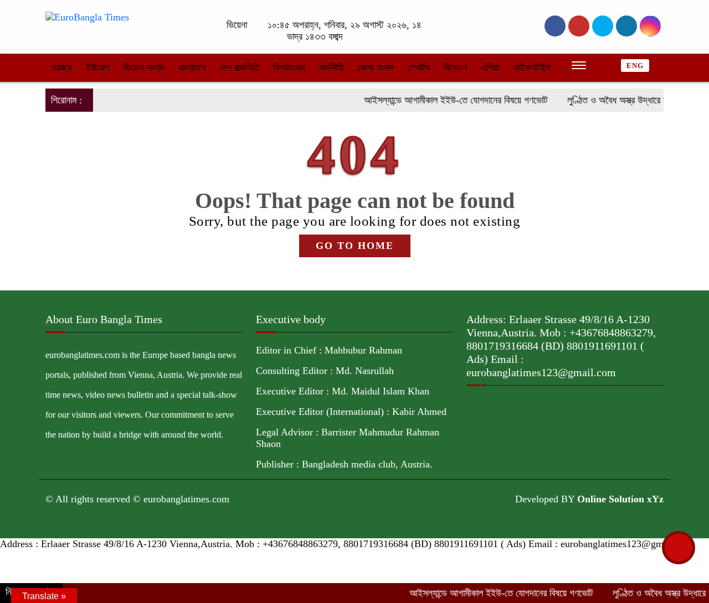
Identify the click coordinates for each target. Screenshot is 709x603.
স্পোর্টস (419, 67)
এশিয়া (490, 67)
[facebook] (555, 26)
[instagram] (602, 26)
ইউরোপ (98, 67)
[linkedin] (626, 26)
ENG (635, 65)
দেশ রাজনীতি (239, 67)
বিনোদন (455, 67)
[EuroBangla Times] (87, 16)
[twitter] (578, 26)
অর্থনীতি (331, 67)
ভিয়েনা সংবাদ (144, 67)
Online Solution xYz (620, 499)
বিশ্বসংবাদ (289, 67)
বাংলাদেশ (191, 67)
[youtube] (650, 26)
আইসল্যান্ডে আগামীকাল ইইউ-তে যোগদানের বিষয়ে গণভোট (444, 100)
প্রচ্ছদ (61, 67)
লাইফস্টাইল (531, 67)
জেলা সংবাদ (376, 67)
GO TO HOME (355, 245)
